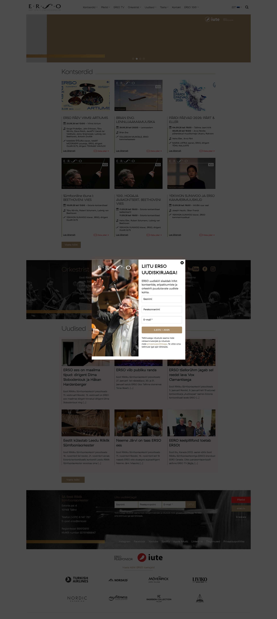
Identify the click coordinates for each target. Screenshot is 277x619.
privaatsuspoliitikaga (157, 344)
